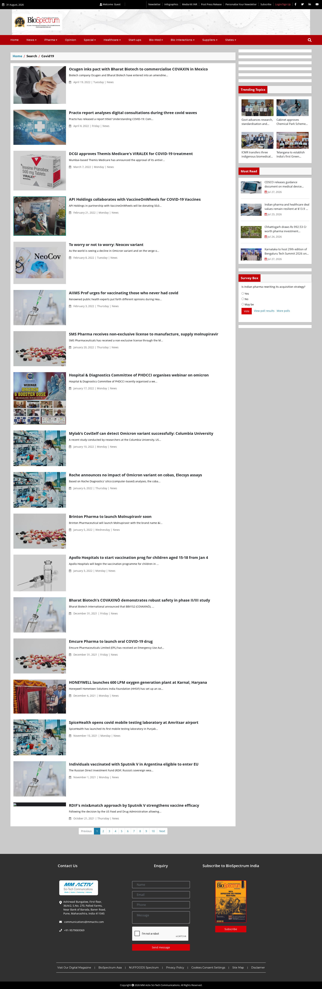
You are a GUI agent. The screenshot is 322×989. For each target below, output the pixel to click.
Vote (246, 311)
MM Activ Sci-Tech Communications (160, 985)
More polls (283, 311)
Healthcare (111, 40)
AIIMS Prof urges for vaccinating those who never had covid (123, 292)
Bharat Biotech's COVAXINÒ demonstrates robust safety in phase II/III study (139, 600)
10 (153, 831)
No (246, 299)
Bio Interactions (181, 40)
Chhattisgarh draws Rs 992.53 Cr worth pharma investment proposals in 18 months (286, 229)
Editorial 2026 (135, 4)
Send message (161, 947)
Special (89, 40)
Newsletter (154, 4)
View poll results (264, 311)
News (30, 40)
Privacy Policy (175, 967)
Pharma (49, 40)
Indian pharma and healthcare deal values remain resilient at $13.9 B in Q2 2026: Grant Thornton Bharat (287, 207)
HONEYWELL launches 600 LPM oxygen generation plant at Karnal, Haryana (138, 682)
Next (162, 831)
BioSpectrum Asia (110, 967)
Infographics (171, 4)
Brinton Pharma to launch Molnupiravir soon (110, 516)
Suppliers (208, 40)
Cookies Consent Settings (208, 967)
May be (249, 304)
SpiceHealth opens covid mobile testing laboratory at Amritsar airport (133, 722)
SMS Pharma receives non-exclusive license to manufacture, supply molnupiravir (143, 334)
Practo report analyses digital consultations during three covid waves (133, 112)
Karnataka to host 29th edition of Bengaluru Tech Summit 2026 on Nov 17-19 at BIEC (286, 251)
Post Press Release (211, 4)
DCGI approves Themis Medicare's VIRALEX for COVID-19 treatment (131, 153)
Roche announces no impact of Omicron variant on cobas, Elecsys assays (135, 474)
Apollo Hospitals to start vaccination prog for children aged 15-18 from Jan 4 (138, 557)
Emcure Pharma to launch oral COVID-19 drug (111, 641)
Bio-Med (155, 40)
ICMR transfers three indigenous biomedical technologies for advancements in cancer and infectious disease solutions (257, 154)
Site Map (238, 967)
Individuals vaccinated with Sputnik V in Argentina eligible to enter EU (133, 764)
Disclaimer (258, 967)
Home (14, 40)
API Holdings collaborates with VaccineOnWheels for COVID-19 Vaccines (135, 199)
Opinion (70, 40)
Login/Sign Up (283, 4)
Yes (246, 293)
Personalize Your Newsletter (241, 4)
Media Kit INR (189, 4)
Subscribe (266, 4)
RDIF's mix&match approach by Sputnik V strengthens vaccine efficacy (134, 805)
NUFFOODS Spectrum (144, 967)
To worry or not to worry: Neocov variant (106, 244)
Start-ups (135, 40)
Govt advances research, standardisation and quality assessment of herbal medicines (257, 122)
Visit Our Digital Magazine (74, 967)
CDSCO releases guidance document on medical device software (283, 184)
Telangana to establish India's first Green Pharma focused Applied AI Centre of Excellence (292, 154)
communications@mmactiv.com (83, 922)
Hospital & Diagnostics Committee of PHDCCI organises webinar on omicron (139, 375)
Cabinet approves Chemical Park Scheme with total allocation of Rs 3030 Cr (291, 122)
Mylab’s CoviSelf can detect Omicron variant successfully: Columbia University (141, 433)
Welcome (111, 4)
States (229, 40)
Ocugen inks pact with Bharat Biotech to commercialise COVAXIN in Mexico (138, 69)
